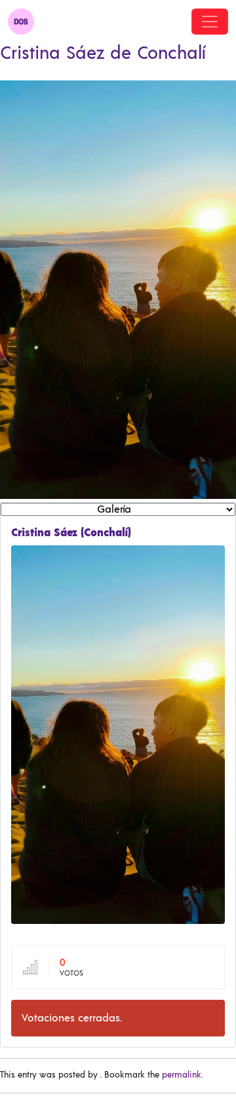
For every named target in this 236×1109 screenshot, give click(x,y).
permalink (181, 1075)
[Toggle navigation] (209, 22)
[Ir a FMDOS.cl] (21, 21)
